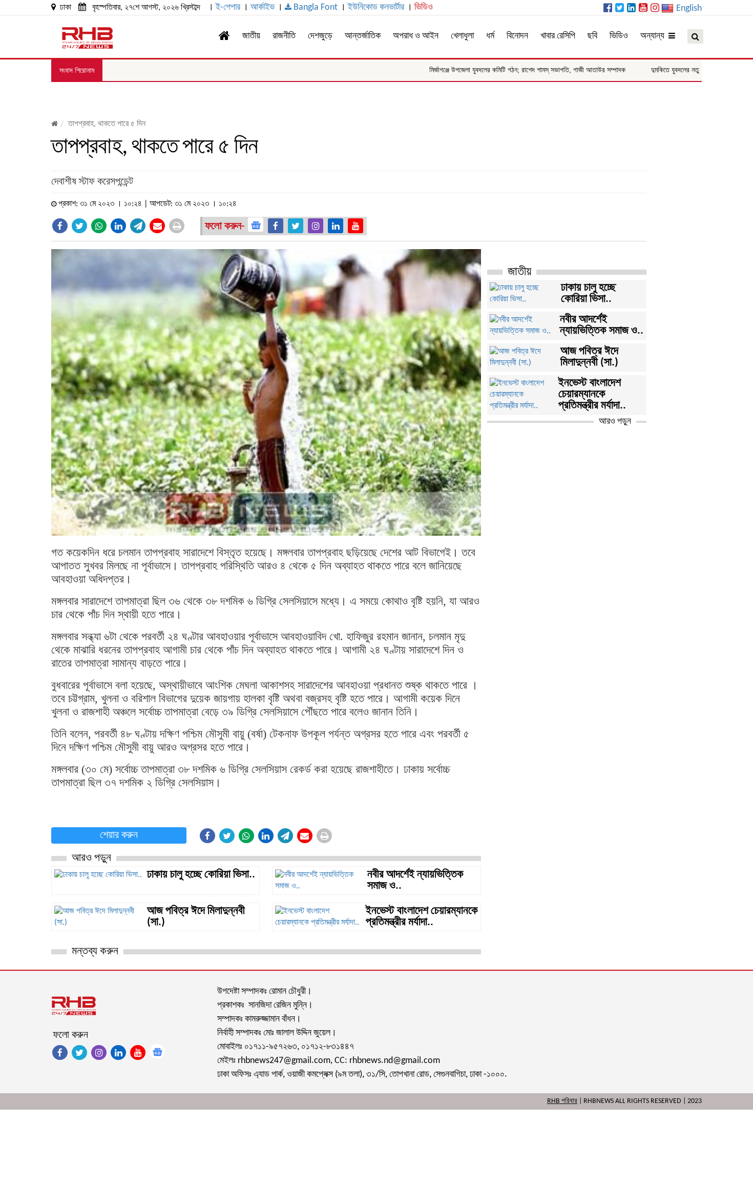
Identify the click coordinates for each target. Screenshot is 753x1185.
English (689, 8)
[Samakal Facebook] (607, 9)
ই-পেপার (228, 7)
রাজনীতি (284, 36)
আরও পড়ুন (615, 421)
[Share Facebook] (60, 225)
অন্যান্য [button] (654, 36)
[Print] (176, 225)
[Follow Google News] (255, 224)
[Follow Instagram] (315, 225)
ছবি (592, 36)
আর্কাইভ (262, 7)
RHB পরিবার (562, 1101)
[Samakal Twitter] (619, 9)
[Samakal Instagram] (655, 9)
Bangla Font (314, 7)
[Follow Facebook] (275, 225)
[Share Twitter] (79, 225)
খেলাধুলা (462, 36)
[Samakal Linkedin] (631, 9)
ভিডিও (423, 7)
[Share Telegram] (137, 225)
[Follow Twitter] (295, 225)
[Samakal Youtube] (643, 9)
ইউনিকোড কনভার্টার (376, 7)
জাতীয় (251, 36)
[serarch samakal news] (695, 36)
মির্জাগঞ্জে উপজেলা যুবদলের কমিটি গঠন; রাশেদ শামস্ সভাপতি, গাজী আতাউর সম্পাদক (496, 70)
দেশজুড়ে (320, 36)
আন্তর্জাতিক (363, 36)
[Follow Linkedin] (335, 225)
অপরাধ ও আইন (415, 36)
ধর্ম (490, 36)
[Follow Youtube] (355, 225)
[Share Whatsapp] (99, 225)
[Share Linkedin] (118, 225)
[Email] (157, 225)
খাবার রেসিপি (557, 36)
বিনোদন (517, 36)
